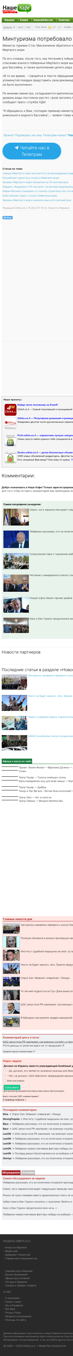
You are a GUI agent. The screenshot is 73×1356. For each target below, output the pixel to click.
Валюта (7, 27)
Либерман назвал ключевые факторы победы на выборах (37, 1214)
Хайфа (67, 27)
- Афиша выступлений (16, 1278)
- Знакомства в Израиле (17, 1271)
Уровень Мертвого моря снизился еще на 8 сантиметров (37, 200)
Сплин (22, 771)
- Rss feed (9, 1308)
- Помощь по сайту (14, 1319)
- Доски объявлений (15, 1274)
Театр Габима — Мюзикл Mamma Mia (41, 800)
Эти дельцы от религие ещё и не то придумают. (33, 1045)
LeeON (7, 1133)
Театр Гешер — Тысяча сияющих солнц (42, 777)
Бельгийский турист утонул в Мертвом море (30, 195)
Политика (64, 19)
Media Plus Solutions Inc (52, 1345)
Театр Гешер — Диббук (32, 787)
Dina (5, 1114)
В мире (24, 19)
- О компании (11, 1298)
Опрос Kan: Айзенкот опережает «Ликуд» (45, 977)
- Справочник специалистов (20, 1258)
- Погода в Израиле (15, 1281)
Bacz (5, 1123)
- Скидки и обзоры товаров (19, 1285)
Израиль (9, 19)
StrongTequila (11, 1119)
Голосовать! (12, 1087)
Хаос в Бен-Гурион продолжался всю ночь (28, 1208)
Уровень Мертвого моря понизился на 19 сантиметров (35, 182)
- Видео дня (10, 1251)
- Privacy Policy (12, 1312)
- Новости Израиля (15, 1247)
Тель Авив (41, 27)
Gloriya (7, 1158)
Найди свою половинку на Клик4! (37, 404)
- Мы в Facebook (13, 1305)
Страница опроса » (14, 1099)
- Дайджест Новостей (16, 1254)
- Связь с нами (12, 1301)
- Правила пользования (17, 1316)
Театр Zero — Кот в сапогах (35, 797)
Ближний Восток (43, 19)
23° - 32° (57, 27)
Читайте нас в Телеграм (34, 151)
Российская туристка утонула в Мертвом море (31, 177)
